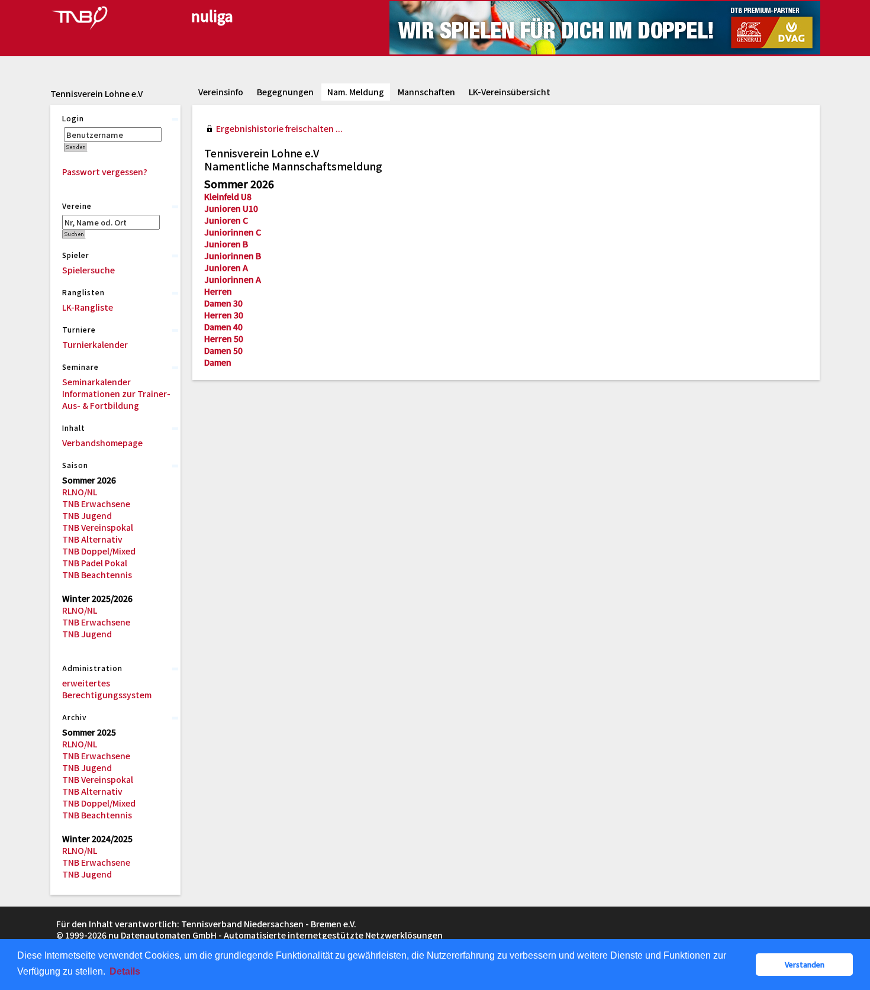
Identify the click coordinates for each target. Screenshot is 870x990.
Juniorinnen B (232, 256)
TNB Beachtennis (97, 575)
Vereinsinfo (220, 92)
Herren (218, 291)
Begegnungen (285, 92)
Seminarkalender (96, 382)
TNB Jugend (87, 515)
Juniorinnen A (232, 279)
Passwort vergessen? (104, 172)
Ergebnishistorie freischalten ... (279, 128)
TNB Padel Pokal (94, 563)
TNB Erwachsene (96, 503)
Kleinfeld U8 (228, 196)
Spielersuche (88, 270)
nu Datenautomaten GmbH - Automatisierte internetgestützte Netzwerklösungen (275, 935)
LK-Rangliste (87, 307)
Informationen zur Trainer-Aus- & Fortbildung (116, 399)
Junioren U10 (231, 208)
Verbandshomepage (102, 443)
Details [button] (124, 971)
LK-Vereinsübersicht (509, 92)
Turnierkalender (95, 344)
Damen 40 (223, 327)
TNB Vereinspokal (97, 527)
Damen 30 (223, 303)
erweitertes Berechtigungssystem (107, 689)
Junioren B (226, 244)
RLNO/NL (79, 492)
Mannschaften (426, 92)
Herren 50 (223, 338)
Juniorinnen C (232, 232)
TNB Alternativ (92, 539)
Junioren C (226, 220)
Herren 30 (223, 315)
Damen (217, 362)
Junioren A (226, 267)
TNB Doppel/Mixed (99, 551)
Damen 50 (223, 350)
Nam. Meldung (355, 92)
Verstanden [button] (804, 964)
